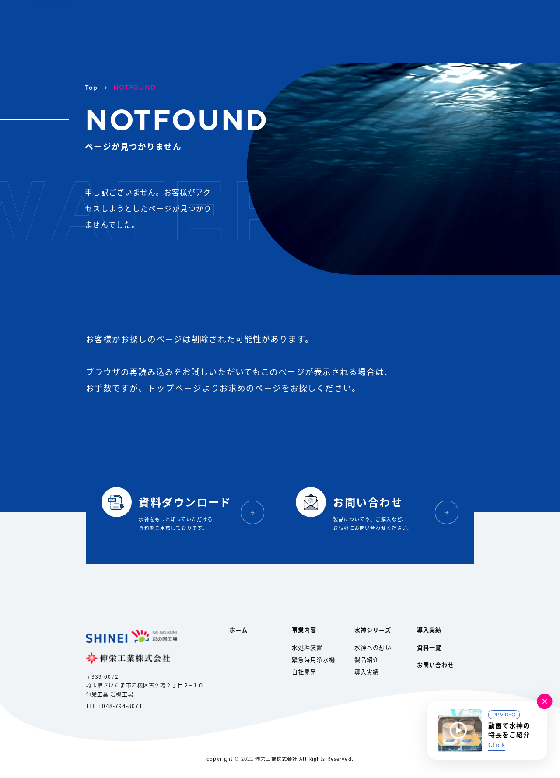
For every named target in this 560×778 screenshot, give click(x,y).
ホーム (238, 630)
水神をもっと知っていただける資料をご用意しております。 (185, 512)
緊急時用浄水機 (313, 659)
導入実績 (366, 672)
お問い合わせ (435, 665)
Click (496, 744)
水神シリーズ (372, 630)
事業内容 (304, 630)
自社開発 (304, 672)
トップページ (174, 387)
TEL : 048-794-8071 (114, 705)
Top (91, 87)
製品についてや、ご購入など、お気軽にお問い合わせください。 (373, 512)
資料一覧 (429, 647)
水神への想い (373, 647)
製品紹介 (366, 659)
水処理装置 (307, 647)
